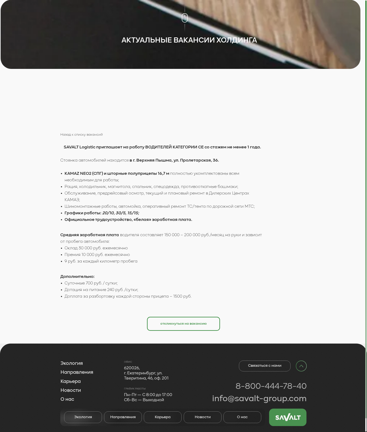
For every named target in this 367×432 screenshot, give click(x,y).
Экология (83, 417)
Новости (203, 417)
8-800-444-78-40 (271, 386)
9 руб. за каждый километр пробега (101, 261)
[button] (183, 324)
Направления (123, 417)
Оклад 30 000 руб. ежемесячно (96, 248)
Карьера (163, 417)
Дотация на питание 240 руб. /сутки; (101, 290)
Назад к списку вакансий (81, 134)
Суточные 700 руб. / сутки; (91, 283)
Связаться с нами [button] (264, 366)
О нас (242, 417)
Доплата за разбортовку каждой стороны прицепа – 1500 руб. (128, 296)
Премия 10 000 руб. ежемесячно (97, 255)
